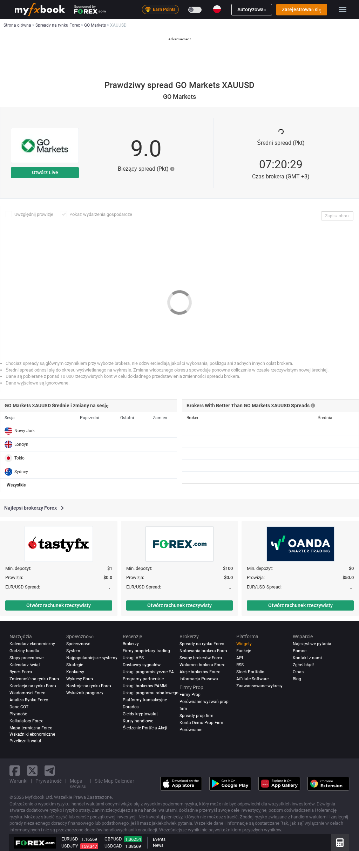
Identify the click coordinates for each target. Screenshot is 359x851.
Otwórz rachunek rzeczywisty (58, 605)
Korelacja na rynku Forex (32, 685)
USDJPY (69, 846)
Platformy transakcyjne (145, 699)
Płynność (18, 714)
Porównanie (191, 729)
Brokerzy (131, 643)
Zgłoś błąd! (303, 664)
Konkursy (75, 671)
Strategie (74, 664)
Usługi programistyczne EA (148, 671)
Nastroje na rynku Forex (88, 685)
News (158, 845)
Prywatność (48, 781)
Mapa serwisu (78, 783)
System (73, 650)
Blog (297, 678)
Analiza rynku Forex (28, 699)
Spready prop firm (197, 715)
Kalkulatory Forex (26, 721)
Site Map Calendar (114, 781)
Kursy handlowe (138, 721)
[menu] (343, 9)
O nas (298, 671)
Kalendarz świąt (24, 664)
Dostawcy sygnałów (142, 664)
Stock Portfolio (250, 671)
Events (159, 839)
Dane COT (18, 706)
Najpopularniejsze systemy (91, 657)
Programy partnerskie (143, 678)
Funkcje (243, 650)
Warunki (18, 781)
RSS (240, 664)
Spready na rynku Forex (202, 643)
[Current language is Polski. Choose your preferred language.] (217, 9)
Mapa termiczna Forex (30, 728)
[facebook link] (14, 770)
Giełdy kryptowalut (140, 714)
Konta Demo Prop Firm (201, 722)
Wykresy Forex (80, 678)
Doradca (131, 706)
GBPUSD (113, 839)
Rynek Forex (20, 671)
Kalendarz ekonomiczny (32, 643)
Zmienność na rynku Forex (34, 678)
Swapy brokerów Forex (201, 657)
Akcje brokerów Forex (200, 671)
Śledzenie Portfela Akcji (145, 728)
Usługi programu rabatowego (150, 692)
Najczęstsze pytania (312, 643)
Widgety (244, 643)
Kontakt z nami (307, 657)
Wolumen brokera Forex (202, 664)
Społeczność (78, 643)
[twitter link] (32, 770)
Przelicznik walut (25, 740)
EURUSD (69, 839)
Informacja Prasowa (199, 678)
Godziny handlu (24, 650)
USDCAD (113, 846)
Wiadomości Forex (27, 692)
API (239, 657)
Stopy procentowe (26, 657)
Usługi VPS (133, 657)
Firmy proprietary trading (146, 650)
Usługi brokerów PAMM (145, 685)
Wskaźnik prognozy (84, 692)
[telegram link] (50, 770)
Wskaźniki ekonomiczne (32, 734)
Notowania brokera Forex (204, 650)
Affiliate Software (252, 678)
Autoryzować (251, 9)
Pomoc (299, 650)
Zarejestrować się (301, 9)
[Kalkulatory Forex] (340, 842)
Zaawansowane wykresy (259, 685)
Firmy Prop (190, 694)
